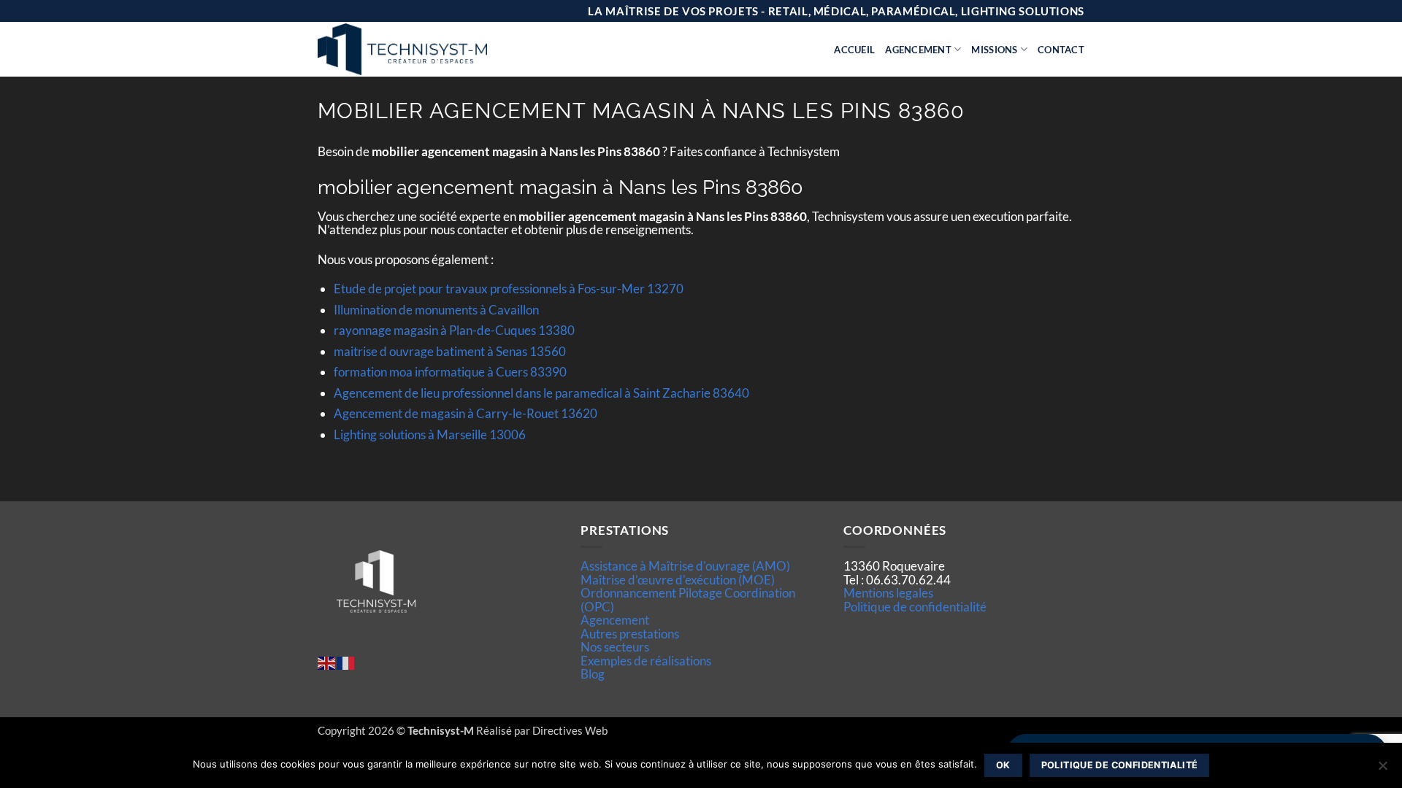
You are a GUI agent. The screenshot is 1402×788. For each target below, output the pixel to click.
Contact (1061, 49)
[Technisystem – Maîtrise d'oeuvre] (439, 49)
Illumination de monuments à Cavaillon (436, 309)
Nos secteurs (615, 646)
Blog (593, 673)
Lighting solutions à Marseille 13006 (430, 434)
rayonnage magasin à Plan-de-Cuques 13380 (454, 330)
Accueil (854, 49)
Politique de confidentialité (915, 606)
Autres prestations (630, 633)
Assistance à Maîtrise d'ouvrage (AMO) (685, 565)
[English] (327, 661)
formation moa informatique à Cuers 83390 (450, 371)
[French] (346, 661)
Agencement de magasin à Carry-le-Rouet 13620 (465, 413)
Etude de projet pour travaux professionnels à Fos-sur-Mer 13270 (508, 288)
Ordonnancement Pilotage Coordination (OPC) (688, 599)
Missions (994, 49)
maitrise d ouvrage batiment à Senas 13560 (450, 351)
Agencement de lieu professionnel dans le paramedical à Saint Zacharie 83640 (541, 393)
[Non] (1382, 769)
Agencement (918, 49)
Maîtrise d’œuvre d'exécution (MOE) (678, 579)
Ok (1003, 765)
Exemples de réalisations (646, 660)
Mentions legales (888, 592)
